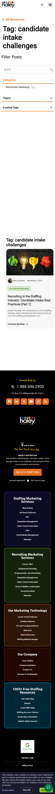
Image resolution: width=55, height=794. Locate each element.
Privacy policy (8, 790)
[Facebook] (9, 401)
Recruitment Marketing (19, 289)
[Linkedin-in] (16, 401)
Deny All (26, 790)
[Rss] (45, 401)
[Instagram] (38, 401)
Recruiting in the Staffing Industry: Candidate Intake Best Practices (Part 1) (29, 300)
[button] (42, 5)
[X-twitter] (24, 401)
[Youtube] (31, 401)
